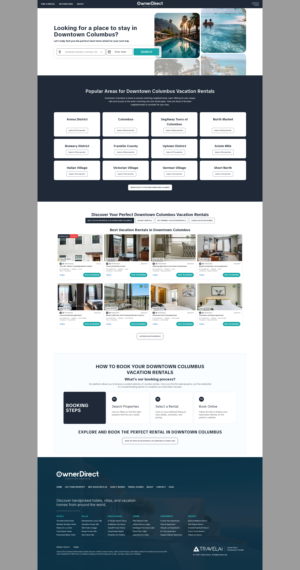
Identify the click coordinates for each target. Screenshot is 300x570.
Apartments (166, 516)
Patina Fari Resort (195, 535)
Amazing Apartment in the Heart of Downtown (170, 266)
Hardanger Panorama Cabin (144, 528)
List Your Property (75, 487)
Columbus (67, 271)
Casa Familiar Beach (116, 531)
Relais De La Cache (64, 528)
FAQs (171, 487)
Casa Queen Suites (64, 531)
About (80, 4)
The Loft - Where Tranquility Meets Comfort (76, 266)
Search (146, 52)
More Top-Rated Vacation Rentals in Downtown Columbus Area (150, 441)
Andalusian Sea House (116, 524)
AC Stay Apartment (168, 531)
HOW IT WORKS (117, 487)
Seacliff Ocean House (116, 528)
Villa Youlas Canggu (89, 528)
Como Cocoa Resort (196, 531)
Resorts (192, 516)
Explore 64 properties (174, 174)
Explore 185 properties (223, 152)
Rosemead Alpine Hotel (65, 535)
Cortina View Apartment (169, 521)
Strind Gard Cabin (140, 531)
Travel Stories (136, 487)
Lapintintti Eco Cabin (141, 535)
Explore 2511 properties (77, 130)
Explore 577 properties (174, 152)
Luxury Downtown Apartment (71, 315)
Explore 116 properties (126, 174)
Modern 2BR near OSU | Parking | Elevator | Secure (125, 315)
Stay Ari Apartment (167, 524)
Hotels (60, 516)
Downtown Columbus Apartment (211, 315)
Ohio (61, 271)
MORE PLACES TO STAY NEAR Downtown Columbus (150, 187)
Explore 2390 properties (125, 130)
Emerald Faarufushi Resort (198, 528)
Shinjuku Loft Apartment (170, 528)
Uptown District (166, 271)
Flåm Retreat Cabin (140, 521)
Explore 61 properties (223, 174)
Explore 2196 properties (77, 152)
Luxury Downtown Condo (115, 266)
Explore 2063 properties (125, 152)
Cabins (136, 516)
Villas (85, 516)
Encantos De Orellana (116, 535)
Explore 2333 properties (174, 130)
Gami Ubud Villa (88, 535)
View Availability (92, 275)
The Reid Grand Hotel (65, 521)
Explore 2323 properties (223, 130)
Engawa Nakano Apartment (171, 535)
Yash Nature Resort (195, 524)
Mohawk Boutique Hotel (66, 524)
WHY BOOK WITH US (97, 487)
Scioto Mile (118, 271)
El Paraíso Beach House (117, 521)
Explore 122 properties (77, 174)
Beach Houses (115, 516)
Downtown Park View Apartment (165, 315)
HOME (59, 487)
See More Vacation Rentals (150, 336)
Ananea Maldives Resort (197, 521)
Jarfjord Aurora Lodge (141, 524)
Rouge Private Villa (89, 531)
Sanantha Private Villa (90, 524)
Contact (161, 487)
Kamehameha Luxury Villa (92, 521)
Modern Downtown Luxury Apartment (213, 266)
